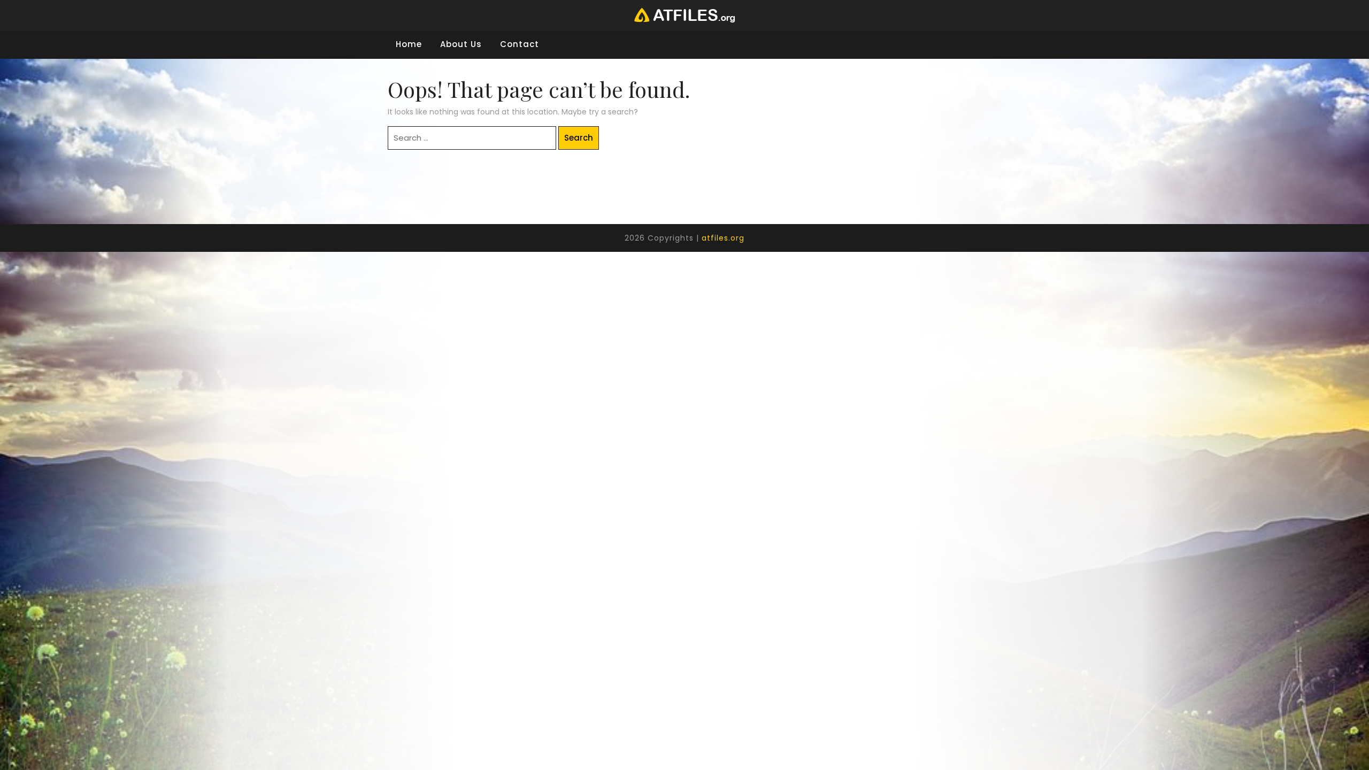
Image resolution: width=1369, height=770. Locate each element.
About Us (461, 44)
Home (409, 44)
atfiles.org (723, 238)
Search (578, 137)
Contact (519, 44)
